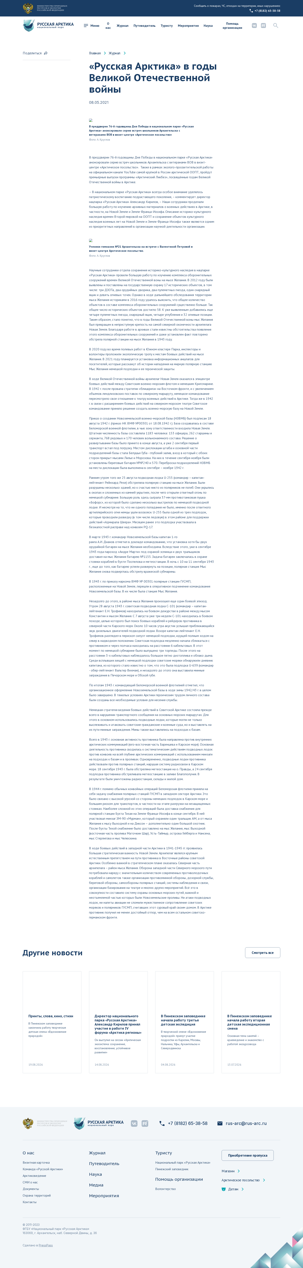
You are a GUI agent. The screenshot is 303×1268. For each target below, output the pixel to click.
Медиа (96, 1185)
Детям (233, 1189)
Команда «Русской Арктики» (43, 1169)
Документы (31, 1189)
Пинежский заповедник (171, 1169)
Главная (95, 53)
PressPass (46, 1245)
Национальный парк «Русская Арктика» (182, 1162)
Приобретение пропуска (247, 1155)
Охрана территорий (37, 1195)
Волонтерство (165, 1189)
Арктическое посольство (241, 1180)
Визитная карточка (36, 1162)
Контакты (29, 1202)
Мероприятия (188, 25)
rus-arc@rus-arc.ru (246, 1123)
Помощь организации (232, 25)
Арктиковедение (34, 1176)
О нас (108, 25)
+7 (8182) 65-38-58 (267, 11)
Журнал (122, 25)
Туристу (167, 25)
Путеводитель (145, 25)
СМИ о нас (30, 1182)
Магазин (228, 1171)
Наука (208, 25)
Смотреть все (263, 952)
